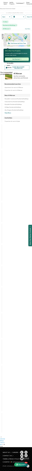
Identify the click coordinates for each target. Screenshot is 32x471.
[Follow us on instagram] (26, 455)
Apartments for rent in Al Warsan (14, 87)
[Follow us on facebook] (21, 452)
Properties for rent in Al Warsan (13, 90)
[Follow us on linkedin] (21, 455)
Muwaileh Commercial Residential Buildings (17, 98)
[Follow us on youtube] (21, 458)
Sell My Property (11, 3)
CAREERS (15, 452)
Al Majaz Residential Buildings (13, 107)
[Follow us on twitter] (26, 452)
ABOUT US (6, 452)
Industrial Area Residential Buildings (15, 101)
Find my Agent (6, 3)
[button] (6, 17)
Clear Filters (27, 28)
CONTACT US (7, 455)
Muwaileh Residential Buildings (13, 104)
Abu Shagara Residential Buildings (14, 110)
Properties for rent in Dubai (12, 121)
